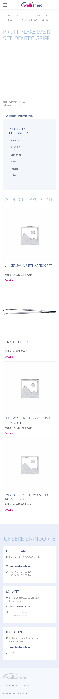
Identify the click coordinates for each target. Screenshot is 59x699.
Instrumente (13, 20)
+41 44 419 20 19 (18, 615)
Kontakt (26, 684)
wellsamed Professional (37, 15)
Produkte (20, 15)
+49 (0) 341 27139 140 (20, 575)
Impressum (11, 684)
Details (9, 280)
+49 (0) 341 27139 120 (20, 571)
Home (10, 15)
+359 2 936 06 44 (18, 652)
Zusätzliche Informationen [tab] (19, 115)
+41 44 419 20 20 (18, 612)
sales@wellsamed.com (20, 566)
